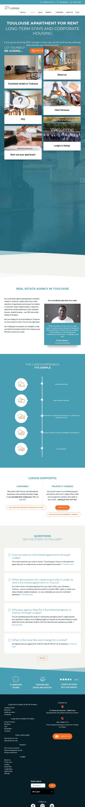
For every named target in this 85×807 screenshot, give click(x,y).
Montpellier (8, 729)
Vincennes (7, 714)
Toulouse (7, 731)
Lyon (5, 726)
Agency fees (8, 771)
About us (69, 12)
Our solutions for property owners (63, 514)
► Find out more (67, 565)
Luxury (32, 12)
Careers (7, 764)
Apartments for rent (10, 738)
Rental (23, 12)
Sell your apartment (10, 752)
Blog (77, 12)
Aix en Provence (9, 722)
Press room (8, 762)
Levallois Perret (9, 708)
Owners (48, 12)
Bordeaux (7, 724)
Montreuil (7, 710)
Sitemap (7, 774)
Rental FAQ (8, 767)
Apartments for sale (10, 741)
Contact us (62, 507)
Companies (59, 12)
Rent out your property (11, 748)
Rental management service (13, 750)
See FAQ (42, 658)
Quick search (36, 781)
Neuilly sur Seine (9, 712)
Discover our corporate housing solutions (26, 507)
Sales (40, 12)
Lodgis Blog (8, 769)
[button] (47, 316)
